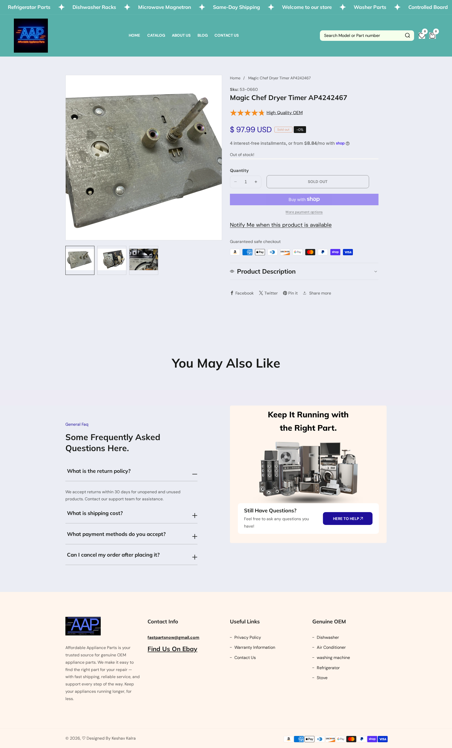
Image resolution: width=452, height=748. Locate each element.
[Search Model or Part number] (407, 35)
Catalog (156, 35)
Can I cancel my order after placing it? (113, 554)
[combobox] (367, 35)
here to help (346, 518)
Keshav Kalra (124, 738)
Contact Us (226, 35)
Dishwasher (327, 637)
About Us (181, 35)
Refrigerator (328, 668)
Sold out (317, 181)
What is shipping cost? (95, 513)
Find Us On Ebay (172, 649)
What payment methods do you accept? (116, 534)
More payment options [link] (304, 212)
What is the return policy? (99, 471)
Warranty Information (254, 647)
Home (134, 35)
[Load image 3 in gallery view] (143, 260)
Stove (321, 677)
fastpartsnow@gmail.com (173, 637)
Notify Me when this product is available (281, 224)
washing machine (333, 657)
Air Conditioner (331, 647)
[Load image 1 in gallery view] (79, 260)
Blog (202, 35)
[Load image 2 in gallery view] (111, 260)
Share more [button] (320, 293)
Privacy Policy (247, 637)
